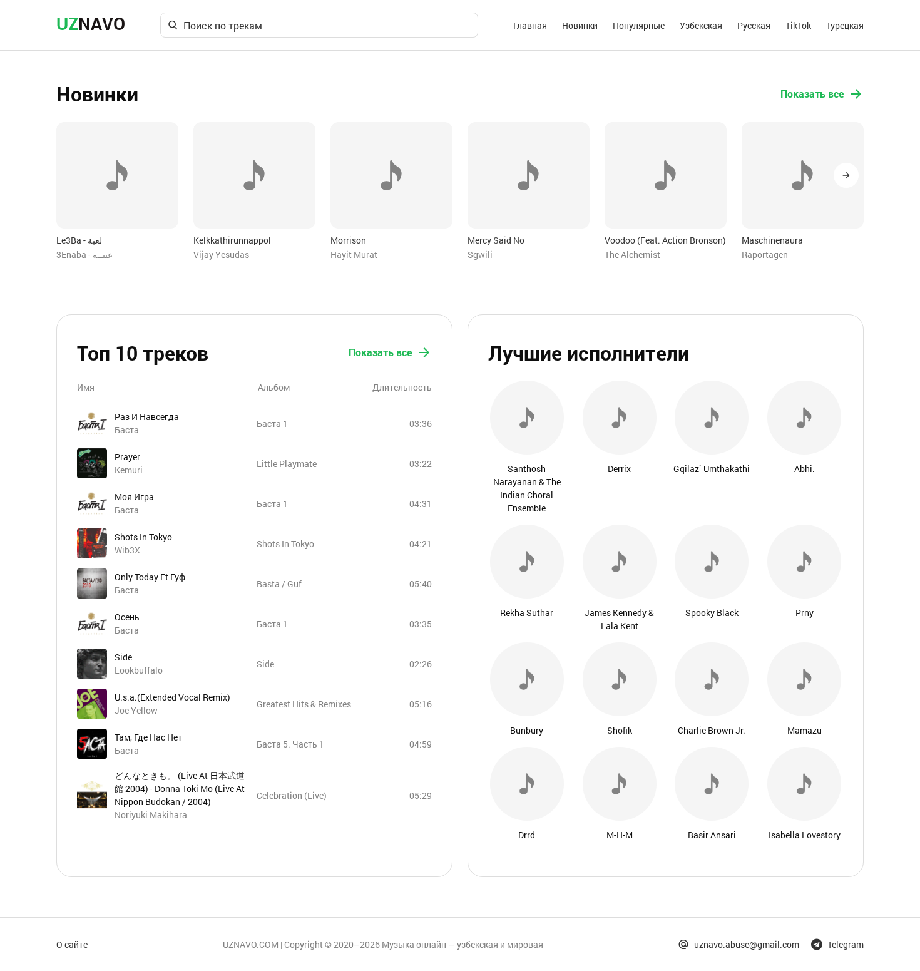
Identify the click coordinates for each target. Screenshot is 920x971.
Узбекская (701, 25)
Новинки (580, 25)
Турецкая (845, 25)
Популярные (639, 25)
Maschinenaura (772, 240)
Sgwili (480, 254)
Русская (753, 25)
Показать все (812, 93)
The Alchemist (632, 254)
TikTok (798, 25)
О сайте (72, 944)
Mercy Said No (496, 240)
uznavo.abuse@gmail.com (746, 944)
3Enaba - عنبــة (84, 254)
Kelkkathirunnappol (232, 240)
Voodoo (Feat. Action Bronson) (665, 240)
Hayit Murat (353, 254)
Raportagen (765, 254)
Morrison (348, 240)
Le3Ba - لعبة (79, 240)
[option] (117, 191)
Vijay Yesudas (221, 254)
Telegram (845, 944)
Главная (530, 25)
